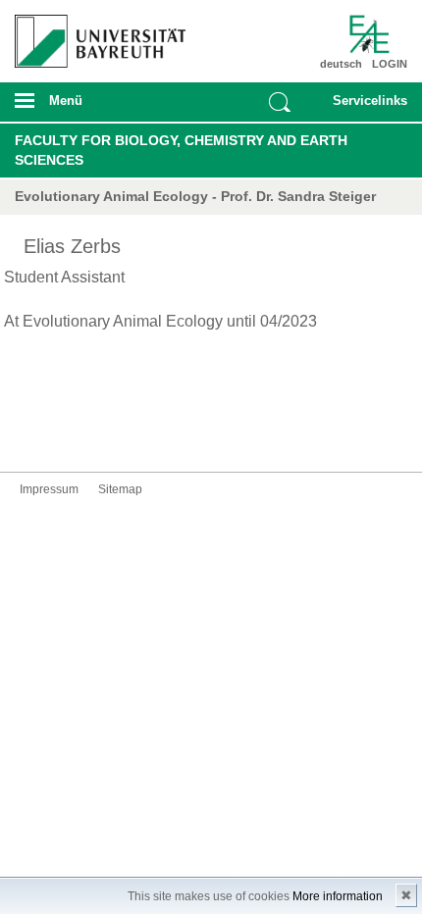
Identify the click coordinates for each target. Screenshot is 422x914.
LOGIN (389, 64)
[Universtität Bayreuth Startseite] (95, 34)
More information (337, 896)
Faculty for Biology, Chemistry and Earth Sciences (181, 150)
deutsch (341, 64)
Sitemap (120, 489)
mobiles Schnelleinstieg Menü (364, 107)
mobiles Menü (93, 107)
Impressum (49, 489)
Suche (279, 102)
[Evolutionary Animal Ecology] (376, 34)
